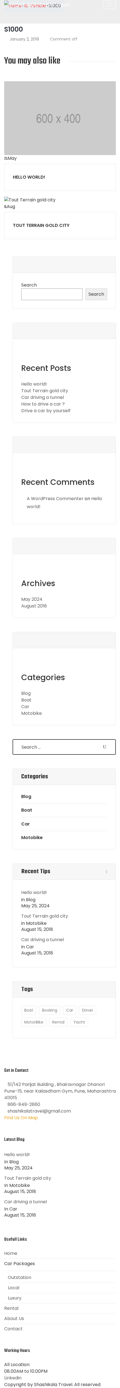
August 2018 (34, 606)
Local (13, 1288)
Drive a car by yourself (46, 410)
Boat (26, 700)
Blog (26, 693)
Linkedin (12, 1378)
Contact (13, 1329)
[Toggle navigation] (109, 4)
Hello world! (29, 177)
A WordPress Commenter (55, 498)
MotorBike (33, 1022)
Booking (49, 1010)
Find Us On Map (21, 1118)
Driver (87, 1010)
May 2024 (31, 599)
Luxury (14, 1298)
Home (10, 1253)
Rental (58, 1022)
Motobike (31, 713)
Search (29, 285)
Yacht (79, 1022)
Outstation (19, 1277)
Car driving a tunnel (42, 397)
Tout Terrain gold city (41, 225)
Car (25, 706)
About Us (14, 1318)
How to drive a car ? (43, 404)
